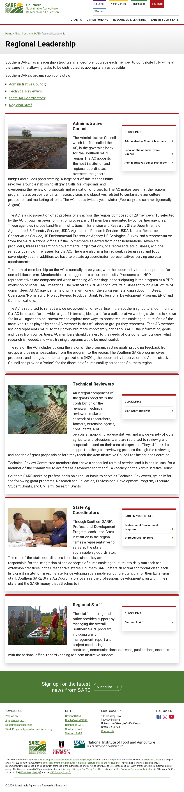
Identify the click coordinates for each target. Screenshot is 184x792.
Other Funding (97, 19)
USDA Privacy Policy (29, 772)
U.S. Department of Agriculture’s (59, 762)
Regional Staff (20, 105)
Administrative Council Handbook (146, 162)
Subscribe (104, 687)
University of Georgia (71, 769)
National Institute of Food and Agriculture (98, 762)
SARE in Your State (165, 19)
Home (8, 33)
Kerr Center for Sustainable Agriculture (135, 769)
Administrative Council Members (145, 141)
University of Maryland (152, 759)
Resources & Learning (129, 19)
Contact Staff (133, 622)
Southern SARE (74, 729)
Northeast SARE (74, 724)
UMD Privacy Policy (59, 772)
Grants (76, 19)
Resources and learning (18, 724)
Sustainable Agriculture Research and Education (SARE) (62, 759)
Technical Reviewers (25, 91)
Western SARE (73, 733)
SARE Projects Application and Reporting (28, 729)
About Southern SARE (27, 33)
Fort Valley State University (95, 769)
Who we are (12, 716)
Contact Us (107, 731)
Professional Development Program (141, 527)
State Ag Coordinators (27, 98)
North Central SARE (76, 720)
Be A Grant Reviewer (137, 410)
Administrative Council (27, 84)
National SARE (73, 716)
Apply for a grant (14, 720)
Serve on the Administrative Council (142, 152)
